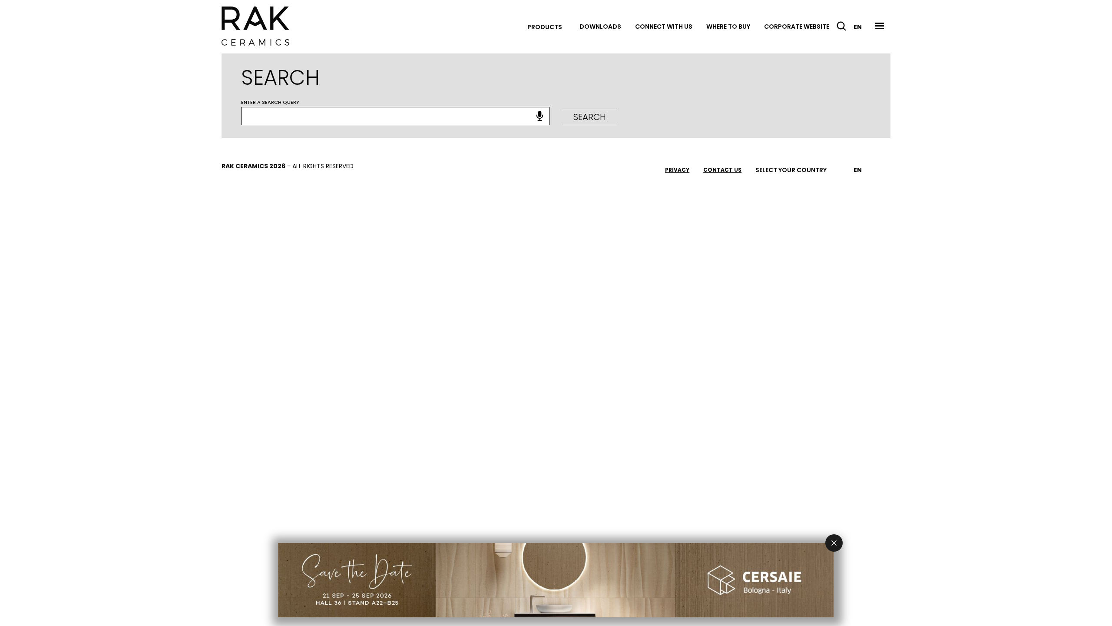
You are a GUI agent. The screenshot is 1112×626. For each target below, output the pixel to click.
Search (589, 117)
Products (544, 27)
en (858, 27)
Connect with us (663, 26)
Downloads (600, 26)
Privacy (677, 169)
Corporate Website (796, 26)
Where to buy (728, 26)
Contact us (722, 169)
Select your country (791, 170)
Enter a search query (270, 102)
